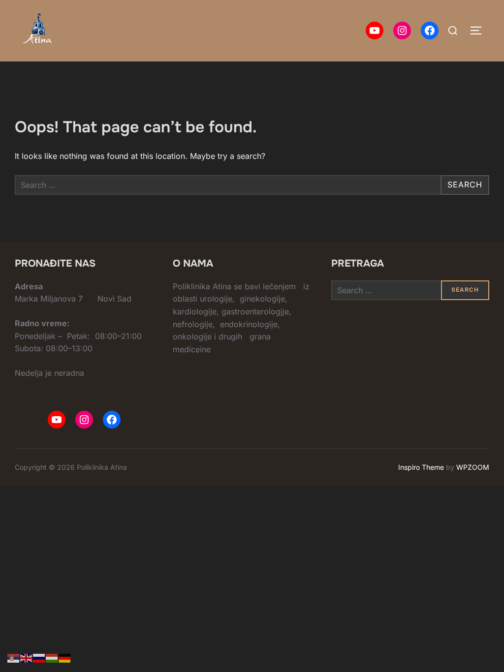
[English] (26, 657)
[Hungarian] (52, 657)
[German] (65, 657)
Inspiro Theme (421, 467)
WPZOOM (472, 467)
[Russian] (39, 657)
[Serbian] (13, 657)
